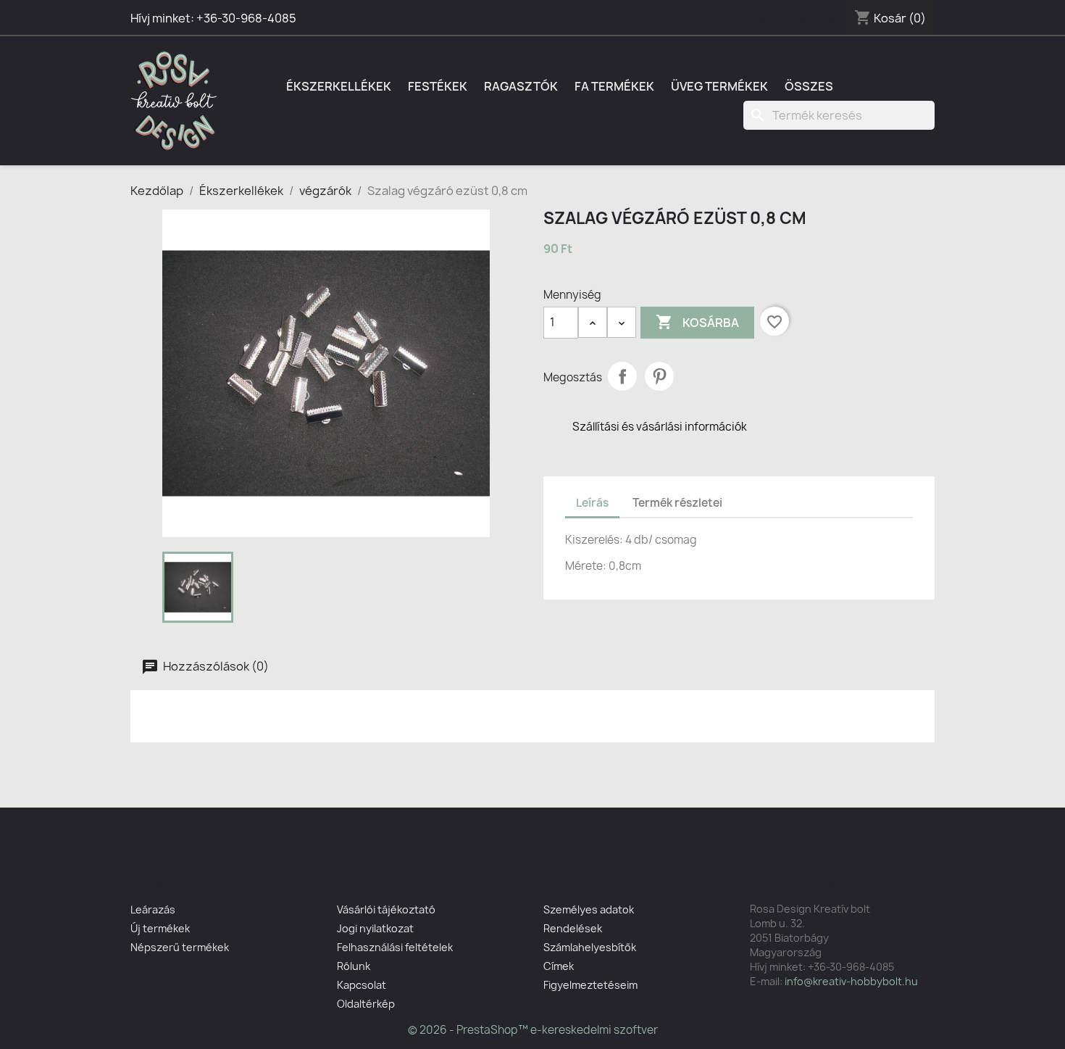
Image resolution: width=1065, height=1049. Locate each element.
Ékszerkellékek (338, 86)
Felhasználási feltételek (395, 947)
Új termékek (160, 928)
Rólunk (353, 966)
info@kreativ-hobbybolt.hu (851, 981)
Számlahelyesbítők (589, 947)
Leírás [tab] (592, 502)
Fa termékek (614, 86)
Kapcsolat (361, 985)
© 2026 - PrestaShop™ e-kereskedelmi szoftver (533, 1029)
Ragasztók (521, 86)
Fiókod (565, 883)
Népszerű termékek (179, 947)
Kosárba (697, 322)
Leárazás (152, 909)
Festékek (437, 86)
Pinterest (659, 376)
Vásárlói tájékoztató (386, 909)
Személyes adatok (588, 909)
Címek (558, 966)
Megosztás (622, 376)
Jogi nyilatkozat (375, 928)
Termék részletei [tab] (677, 502)
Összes (809, 86)
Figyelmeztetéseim (590, 985)
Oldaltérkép (366, 1004)
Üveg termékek (719, 86)
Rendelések (572, 928)
